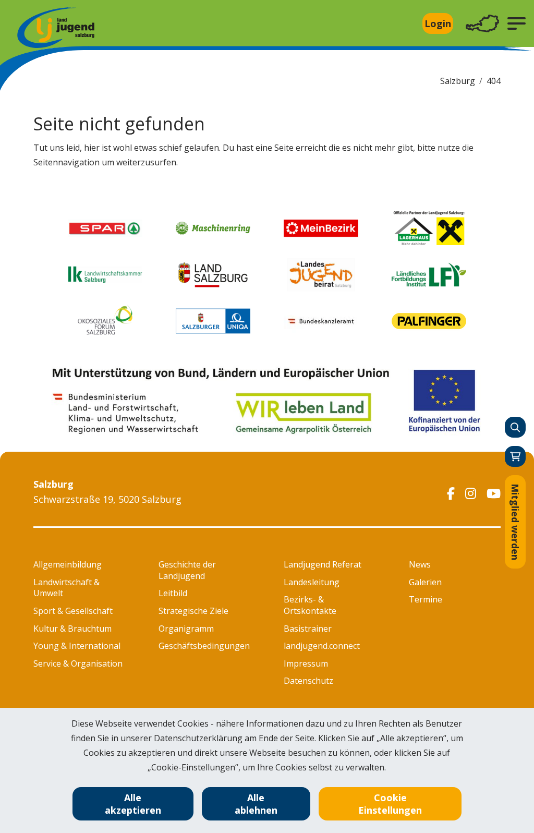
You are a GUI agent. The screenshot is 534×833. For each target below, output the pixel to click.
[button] (516, 23)
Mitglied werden (515, 522)
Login (437, 23)
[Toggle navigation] (482, 24)
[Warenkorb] (515, 456)
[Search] (515, 427)
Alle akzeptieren (133, 803)
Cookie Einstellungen (390, 803)
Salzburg (457, 81)
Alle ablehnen (256, 803)
